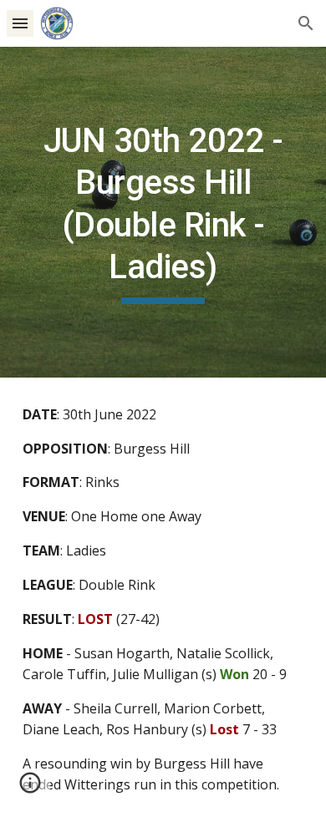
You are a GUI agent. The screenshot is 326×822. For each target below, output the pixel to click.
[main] (163, 212)
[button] (20, 23)
